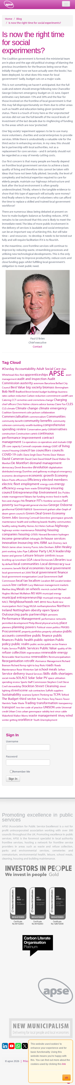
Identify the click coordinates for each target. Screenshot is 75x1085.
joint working (9, 551)
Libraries (59, 559)
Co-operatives (29, 442)
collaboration (48, 412)
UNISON (49, 707)
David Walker (59, 458)
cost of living (61, 446)
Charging (60, 399)
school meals (48, 669)
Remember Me (21, 771)
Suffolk (49, 690)
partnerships (38, 614)
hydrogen (63, 534)
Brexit (28, 391)
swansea (26, 694)
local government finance (50, 572)
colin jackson (33, 412)
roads (50, 665)
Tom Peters (43, 698)
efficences (21, 479)
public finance (42, 635)
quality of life (65, 648)
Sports (24, 682)
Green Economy (54, 513)
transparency (65, 703)
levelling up (8, 559)
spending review (11, 682)
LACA (51, 551)
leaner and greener (12, 555)
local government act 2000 (16, 572)
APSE (56, 373)
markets (64, 584)
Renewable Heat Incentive (16, 656)
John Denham (46, 547)
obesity (36, 610)
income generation (15, 538)
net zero (40, 601)
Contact (37, 346)
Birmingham (61, 387)
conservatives (57, 429)
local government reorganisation (19, 576)
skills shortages (62, 673)
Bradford (20, 391)
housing (41, 530)
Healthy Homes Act (28, 526)
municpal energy (52, 597)
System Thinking (40, 694)
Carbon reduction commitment (43, 395)
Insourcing (25, 542)
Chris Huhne (23, 404)
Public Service (9, 648)
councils (58, 450)
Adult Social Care (48, 368)
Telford (65, 694)
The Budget (10, 698)
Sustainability (11, 694)
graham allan (54, 509)
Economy (61, 475)
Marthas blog (9, 589)
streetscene (19, 690)
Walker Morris (20, 715)
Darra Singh (29, 454)
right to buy (33, 665)
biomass (48, 387)
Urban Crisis (15, 711)
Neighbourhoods (21, 601)
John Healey (63, 547)
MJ (33, 593)
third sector (27, 698)
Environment (48, 492)
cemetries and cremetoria (31, 399)
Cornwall (26, 446)
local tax (22, 580)
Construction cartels (26, 433)
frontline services (52, 500)
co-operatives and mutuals (52, 442)
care (70, 395)
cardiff (64, 395)
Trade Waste (17, 703)
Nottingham (21, 610)
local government (58, 568)
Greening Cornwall (29, 517)
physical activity (50, 623)
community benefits (37, 420)
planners (6, 627)
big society (34, 387)
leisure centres (45, 555)
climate (11, 408)
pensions (53, 614)
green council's (17, 513)
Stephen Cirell (54, 682)
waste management (43, 715)
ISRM (43, 542)
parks (24, 614)
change (49, 399)
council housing (10, 450)
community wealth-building (27, 425)
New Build (52, 601)
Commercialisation (15, 416)
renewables (39, 656)
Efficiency (34, 479)
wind (69, 715)
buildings (53, 391)
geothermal (8, 509)
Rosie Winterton (25, 669)
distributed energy (12, 471)
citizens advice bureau (42, 404)
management (52, 584)
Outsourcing (11, 614)
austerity (26, 383)
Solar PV (41, 677)
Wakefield (7, 715)
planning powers (24, 627)
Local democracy (52, 564)
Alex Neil (19, 374)
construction (8, 433)
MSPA (39, 593)
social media (8, 678)
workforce (25, 719)
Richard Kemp (18, 665)
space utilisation (56, 678)
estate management (13, 496)
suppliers (58, 690)
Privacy (27, 1061)
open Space (50, 610)
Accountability (25, 368)
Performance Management (21, 618)
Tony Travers (56, 698)
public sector (37, 644)
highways (62, 525)
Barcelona (49, 383)
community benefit (12, 420)
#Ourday (8, 368)
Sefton (61, 669)
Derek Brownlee (23, 467)
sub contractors (37, 690)
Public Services (28, 648)
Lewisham (20, 559)
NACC (5, 601)
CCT (14, 399)
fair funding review (43, 496)
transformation (47, 703)
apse (9, 4)
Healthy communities (59, 521)
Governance (23, 509)
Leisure (28, 555)
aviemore (39, 383)
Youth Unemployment (45, 719)
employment (30, 484)
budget (43, 391)
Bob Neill (8, 391)
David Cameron (13, 458)
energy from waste (27, 488)
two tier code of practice (29, 707)
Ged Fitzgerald (22, 505)
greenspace (57, 517)
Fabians (28, 496)
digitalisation (56, 467)
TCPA (57, 694)
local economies (33, 568)
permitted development (15, 623)
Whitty (61, 715)
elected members (55, 479)
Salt (36, 669)
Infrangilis (35, 538)
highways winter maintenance (18, 530)
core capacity (13, 446)
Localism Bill (47, 580)
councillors (43, 450)
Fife (23, 500)
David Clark (31, 458)
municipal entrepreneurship (22, 597)
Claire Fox (60, 404)
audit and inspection (32, 378)
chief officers (9, 404)
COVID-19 (9, 454)
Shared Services (34, 673)
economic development (15, 475)
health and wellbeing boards (32, 521)
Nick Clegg (23, 606)
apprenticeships (36, 374)
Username (12, 741)
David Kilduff (44, 458)
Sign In (13, 779)
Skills (46, 673)
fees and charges (11, 500)
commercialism (37, 416)
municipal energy (51, 593)
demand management (46, 463)
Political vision (44, 627)
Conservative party (37, 429)
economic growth (41, 475)
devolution (40, 467)
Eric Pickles (64, 492)
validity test (48, 711)
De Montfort (20, 463)
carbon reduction (17, 395)
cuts (20, 454)
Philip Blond (35, 623)
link (64, 1064)
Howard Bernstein (48, 534)
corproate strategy (41, 446)
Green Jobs (10, 517)
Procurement (11, 631)
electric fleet (11, 484)
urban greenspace (31, 711)
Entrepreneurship (25, 492)
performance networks (53, 618)
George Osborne (60, 505)
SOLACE (21, 677)
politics (56, 627)
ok (66, 1077)
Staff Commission (37, 682)
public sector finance (56, 644)
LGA (29, 559)
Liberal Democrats (43, 559)
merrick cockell (49, 589)
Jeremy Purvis (30, 547)
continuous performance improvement (28, 435)
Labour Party (37, 551)
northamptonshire (46, 606)
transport (8, 707)
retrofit (29, 661)
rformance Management (48, 661)
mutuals (66, 597)
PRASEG (65, 627)
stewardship (14, 686)
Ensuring (44, 488)
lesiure (60, 555)
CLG (4, 408)
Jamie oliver (15, 547)
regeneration (34, 652)
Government (40, 509)
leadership (63, 551)
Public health (24, 639)
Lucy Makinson (36, 584)
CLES (69, 404)
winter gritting (9, 719)
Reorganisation (12, 661)
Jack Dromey (55, 542)
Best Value (18, 387)
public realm (20, 644)
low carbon (19, 584)
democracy (8, 467)
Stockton (28, 686)
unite (58, 707)
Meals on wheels (28, 589)
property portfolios (32, 631)
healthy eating (9, 526)
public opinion (44, 639)
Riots (42, 665)
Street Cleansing (47, 686)
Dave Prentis (43, 454)
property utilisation (52, 631)
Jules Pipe (22, 551)
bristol (35, 391)
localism (34, 580)
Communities (56, 416)
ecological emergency (60, 471)
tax (51, 694)
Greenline (45, 517)
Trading (30, 703)
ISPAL (36, 542)
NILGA (32, 606)
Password (11, 756)
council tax (27, 450)
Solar (31, 677)
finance (30, 500)
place (63, 623)
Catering (6, 399)
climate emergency (53, 408)
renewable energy (54, 652)
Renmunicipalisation (59, 656)
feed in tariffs (61, 496)
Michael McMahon (20, 593)
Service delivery (13, 673)
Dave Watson (58, 454)
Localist (59, 580)
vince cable (61, 711)
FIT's (40, 500)
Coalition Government (14, 412)
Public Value (48, 648)
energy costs (47, 484)
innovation (9, 542)
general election (39, 505)
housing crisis (28, 534)
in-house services (53, 538)
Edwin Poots (8, 479)
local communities (26, 564)
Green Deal (34, 513)
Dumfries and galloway (34, 471)
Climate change (27, 408)
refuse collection (14, 652)
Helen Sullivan (46, 526)
